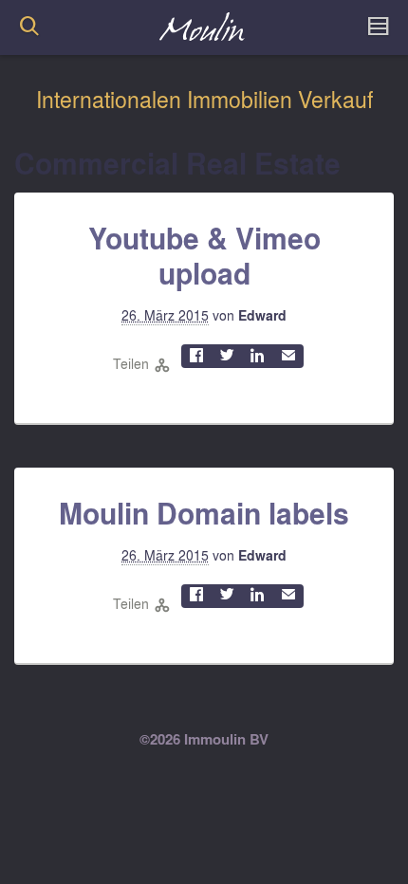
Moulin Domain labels (204, 513)
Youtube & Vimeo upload (204, 256)
